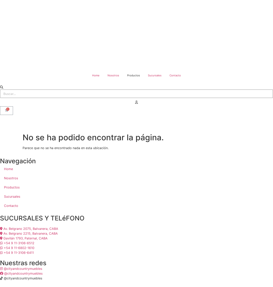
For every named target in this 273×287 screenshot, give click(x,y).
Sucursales (154, 75)
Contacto (175, 75)
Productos (12, 187)
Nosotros (113, 75)
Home (96, 75)
